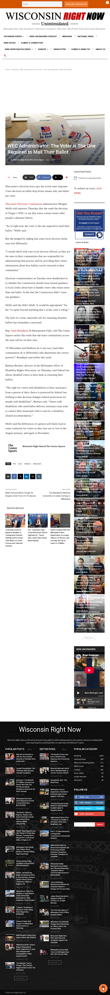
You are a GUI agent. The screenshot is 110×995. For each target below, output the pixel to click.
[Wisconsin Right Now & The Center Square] (9, 159)
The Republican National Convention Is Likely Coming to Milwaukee (56, 496)
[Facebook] (14, 476)
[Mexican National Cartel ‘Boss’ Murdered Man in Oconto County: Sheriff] (44, 770)
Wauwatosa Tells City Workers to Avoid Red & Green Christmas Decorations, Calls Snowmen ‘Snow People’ (25, 895)
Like (101, 797)
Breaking (15, 69)
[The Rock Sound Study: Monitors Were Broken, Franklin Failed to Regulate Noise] (44, 806)
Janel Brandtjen (19, 330)
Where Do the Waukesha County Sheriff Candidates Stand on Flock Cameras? (89, 566)
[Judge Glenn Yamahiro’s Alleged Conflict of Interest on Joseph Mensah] (44, 898)
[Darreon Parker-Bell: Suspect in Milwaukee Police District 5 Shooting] (9, 923)
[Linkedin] (26, 476)
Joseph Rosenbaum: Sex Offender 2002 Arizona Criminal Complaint (25, 770)
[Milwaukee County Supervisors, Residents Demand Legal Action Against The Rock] (44, 791)
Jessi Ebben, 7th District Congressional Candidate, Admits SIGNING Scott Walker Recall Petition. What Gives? (88, 542)
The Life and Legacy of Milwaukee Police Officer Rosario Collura (60, 912)
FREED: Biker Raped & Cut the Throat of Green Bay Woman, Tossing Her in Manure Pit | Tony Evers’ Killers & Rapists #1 (26, 835)
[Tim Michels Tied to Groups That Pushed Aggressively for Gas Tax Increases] (9, 965)
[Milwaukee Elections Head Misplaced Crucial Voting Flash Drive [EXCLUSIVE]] (9, 801)
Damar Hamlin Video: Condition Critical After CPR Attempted (25, 863)
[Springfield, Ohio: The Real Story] (44, 782)
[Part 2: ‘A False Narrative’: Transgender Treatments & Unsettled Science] (44, 833)
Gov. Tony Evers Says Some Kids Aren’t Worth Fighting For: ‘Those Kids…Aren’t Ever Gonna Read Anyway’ (37, 535)
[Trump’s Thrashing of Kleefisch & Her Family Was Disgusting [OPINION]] (9, 909)
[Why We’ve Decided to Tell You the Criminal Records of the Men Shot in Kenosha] (9, 756)
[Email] (32, 476)
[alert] (89, 178)
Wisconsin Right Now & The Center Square (28, 160)
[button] (5, 55)
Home (7, 69)
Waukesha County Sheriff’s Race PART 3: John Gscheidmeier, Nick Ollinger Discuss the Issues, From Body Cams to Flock (89, 467)
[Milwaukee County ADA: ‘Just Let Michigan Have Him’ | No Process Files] (44, 952)
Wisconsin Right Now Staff (86, 282)
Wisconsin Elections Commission (23, 203)
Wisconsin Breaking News (24, 140)
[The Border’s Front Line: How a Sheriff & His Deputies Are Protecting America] (44, 756)
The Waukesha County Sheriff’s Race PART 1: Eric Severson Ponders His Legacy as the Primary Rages (88, 505)
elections (27, 464)
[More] (66, 177)
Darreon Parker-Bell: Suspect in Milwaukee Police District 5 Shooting (24, 924)
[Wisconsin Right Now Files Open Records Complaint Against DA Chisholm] (44, 938)
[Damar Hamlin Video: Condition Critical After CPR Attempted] (9, 863)
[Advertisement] (55, 92)
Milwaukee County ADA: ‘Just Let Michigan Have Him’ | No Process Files (60, 952)
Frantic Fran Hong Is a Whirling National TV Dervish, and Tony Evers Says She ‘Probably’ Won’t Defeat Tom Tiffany (88, 582)
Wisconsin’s (37, 464)
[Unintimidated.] (55, 19)
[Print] (8, 476)
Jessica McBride (82, 264)
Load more (88, 638)
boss (20, 464)
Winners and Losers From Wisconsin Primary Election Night (89, 412)
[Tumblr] (39, 476)
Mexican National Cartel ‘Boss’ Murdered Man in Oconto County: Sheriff (60, 770)
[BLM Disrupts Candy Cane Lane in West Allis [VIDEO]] (9, 937)
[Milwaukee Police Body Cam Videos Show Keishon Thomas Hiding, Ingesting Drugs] (9, 849)
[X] (20, 476)
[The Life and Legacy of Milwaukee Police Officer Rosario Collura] (44, 912)
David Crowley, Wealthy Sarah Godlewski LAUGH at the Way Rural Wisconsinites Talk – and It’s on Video (89, 388)
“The (14, 464)
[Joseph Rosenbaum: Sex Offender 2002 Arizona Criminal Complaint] (9, 770)
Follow (99, 803)
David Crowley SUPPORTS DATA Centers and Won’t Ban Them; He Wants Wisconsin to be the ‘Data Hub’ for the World (88, 369)
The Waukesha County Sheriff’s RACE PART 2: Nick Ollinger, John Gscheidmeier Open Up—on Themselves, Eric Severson (89, 486)
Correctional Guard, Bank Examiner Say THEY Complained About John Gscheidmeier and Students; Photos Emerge (88, 448)
